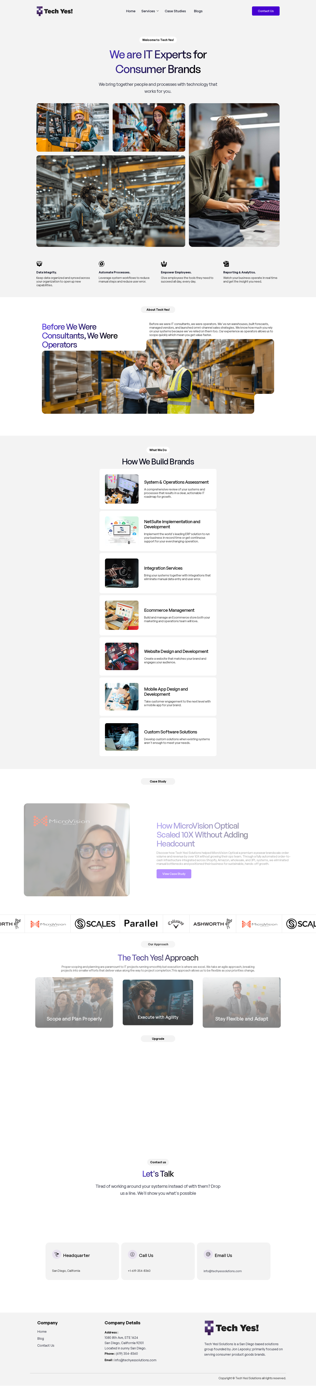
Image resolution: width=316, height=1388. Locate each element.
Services (148, 11)
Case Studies (175, 11)
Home (131, 11)
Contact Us (45, 1345)
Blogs (198, 11)
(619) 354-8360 (127, 1353)
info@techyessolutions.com (223, 1271)
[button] (150, 11)
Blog (40, 1338)
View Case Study (173, 874)
